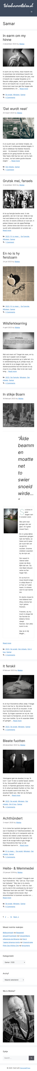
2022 (7, 801)
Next (16, 917)
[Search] (31, 1058)
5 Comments (10, 857)
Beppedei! (20, 933)
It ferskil (9, 666)
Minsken (16, 95)
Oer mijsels (9, 167)
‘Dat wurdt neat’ (15, 109)
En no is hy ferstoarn (11, 255)
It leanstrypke (28, 942)
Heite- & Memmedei (18, 868)
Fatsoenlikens (24, 936)
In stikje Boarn (14, 394)
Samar (22, 95)
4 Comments (10, 97)
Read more (24, 89)
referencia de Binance (11, 939)
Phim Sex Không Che (11, 946)
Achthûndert (13, 818)
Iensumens (26, 946)
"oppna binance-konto (11, 942)
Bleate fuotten (14, 741)
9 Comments (10, 907)
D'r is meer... (15, 236)
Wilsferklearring (15, 323)
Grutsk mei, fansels (18, 181)
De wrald (8, 95)
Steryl (24, 939)
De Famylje (25, 236)
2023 (7, 236)
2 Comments (10, 312)
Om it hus (12, 804)
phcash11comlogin (10, 936)
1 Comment (9, 170)
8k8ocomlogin (8, 933)
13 (11, 917)
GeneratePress (25, 1068)
